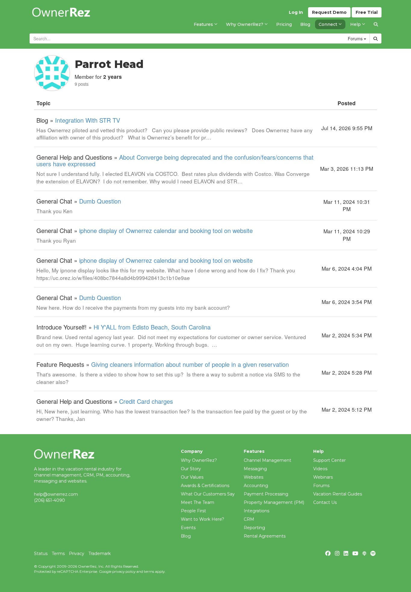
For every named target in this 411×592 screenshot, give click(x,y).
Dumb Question (100, 201)
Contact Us (325, 502)
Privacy (76, 553)
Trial (367, 12)
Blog (186, 536)
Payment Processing (266, 494)
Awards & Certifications (205, 485)
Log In (296, 12)
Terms (58, 553)
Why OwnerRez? (199, 460)
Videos (320, 468)
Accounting (256, 485)
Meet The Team (197, 502)
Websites (253, 477)
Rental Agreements (265, 536)
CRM (249, 519)
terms (149, 571)
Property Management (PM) (274, 502)
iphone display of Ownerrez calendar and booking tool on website (166, 230)
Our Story (191, 468)
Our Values (192, 477)
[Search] (376, 24)
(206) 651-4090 (49, 500)
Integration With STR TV (87, 120)
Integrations (256, 511)
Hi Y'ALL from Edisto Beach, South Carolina (152, 327)
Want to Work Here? (202, 519)
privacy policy (123, 571)
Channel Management (267, 460)
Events (188, 527)
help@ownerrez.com (56, 494)
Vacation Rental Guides (337, 494)
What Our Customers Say (208, 494)
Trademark (99, 553)
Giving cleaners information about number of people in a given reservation (190, 364)
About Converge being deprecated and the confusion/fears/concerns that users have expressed (175, 160)
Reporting (254, 527)
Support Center (329, 460)
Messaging (255, 468)
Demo (329, 12)
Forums (321, 485)
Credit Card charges (146, 401)
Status (41, 553)
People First (193, 511)
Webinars (323, 477)
